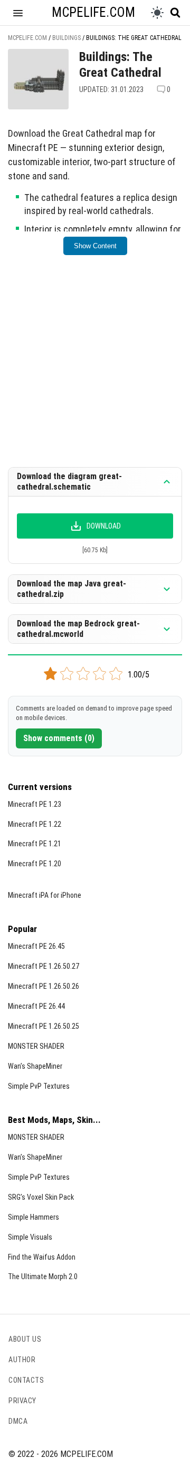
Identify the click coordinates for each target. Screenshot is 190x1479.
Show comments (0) (58, 738)
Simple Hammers (33, 1217)
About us (24, 1339)
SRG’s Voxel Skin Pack (41, 1197)
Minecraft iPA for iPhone (44, 895)
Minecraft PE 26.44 (36, 1006)
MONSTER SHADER (36, 1046)
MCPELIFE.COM (93, 12)
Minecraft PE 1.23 (34, 804)
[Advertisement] (95, 368)
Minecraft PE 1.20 (34, 863)
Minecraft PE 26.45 (36, 946)
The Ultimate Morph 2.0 (43, 1276)
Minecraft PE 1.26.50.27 (43, 966)
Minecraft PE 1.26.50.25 (43, 1026)
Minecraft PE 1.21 (34, 843)
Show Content (95, 246)
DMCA (17, 1421)
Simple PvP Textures (39, 1086)
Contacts (26, 1380)
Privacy (22, 1400)
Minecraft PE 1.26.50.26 (43, 986)
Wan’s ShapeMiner (35, 1066)
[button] (17, 12)
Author (21, 1359)
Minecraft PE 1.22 (34, 824)
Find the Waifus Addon (41, 1257)
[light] (157, 12)
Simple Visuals (30, 1237)
